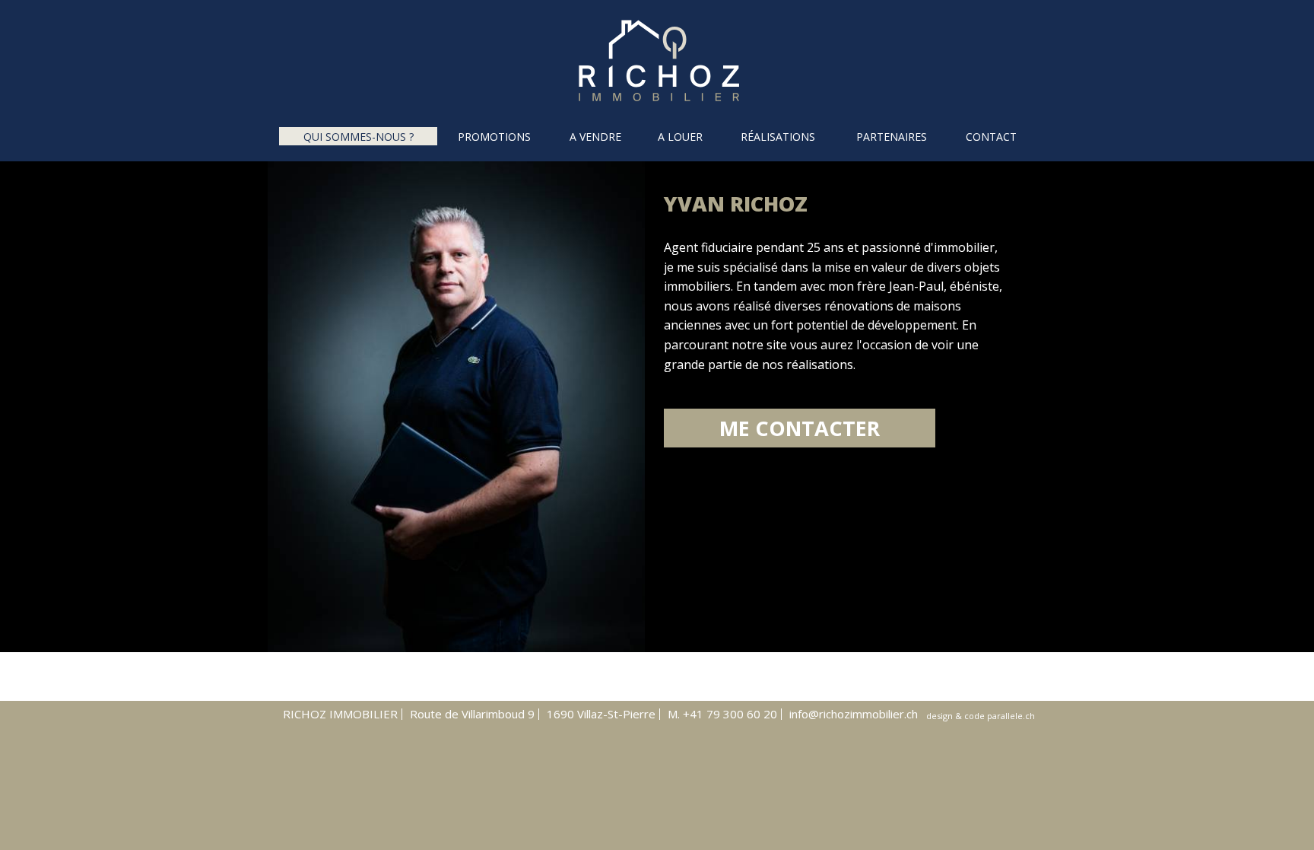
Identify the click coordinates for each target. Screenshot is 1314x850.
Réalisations (778, 136)
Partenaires (891, 136)
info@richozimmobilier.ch (853, 713)
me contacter (799, 428)
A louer (680, 136)
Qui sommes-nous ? (358, 136)
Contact (991, 136)
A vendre (595, 136)
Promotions (494, 136)
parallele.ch (1011, 715)
